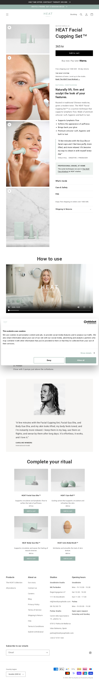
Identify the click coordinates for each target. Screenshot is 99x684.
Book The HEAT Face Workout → (68, 79)
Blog (30, 599)
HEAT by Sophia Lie (74, 677)
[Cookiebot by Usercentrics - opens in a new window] (85, 322)
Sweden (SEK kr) (15, 674)
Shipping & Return (35, 615)
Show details (86, 353)
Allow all (80, 360)
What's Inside (61, 181)
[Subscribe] (46, 652)
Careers (31, 594)
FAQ (57, 194)
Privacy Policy (33, 604)
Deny (49, 360)
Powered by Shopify (87, 677)
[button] (7, 14)
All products (11, 588)
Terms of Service (34, 610)
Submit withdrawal (35, 632)
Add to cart (31, 511)
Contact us (32, 588)
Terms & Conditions (36, 626)
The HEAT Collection (14, 583)
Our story (32, 583)
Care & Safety (61, 187)
